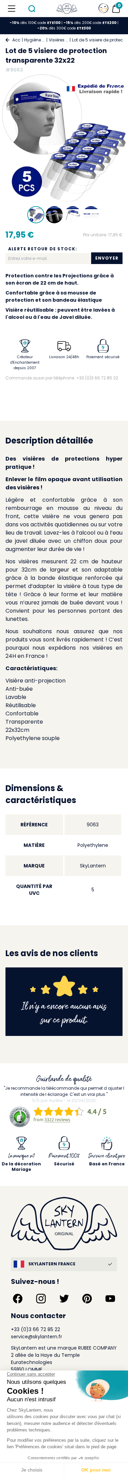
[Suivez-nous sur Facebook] (18, 1298)
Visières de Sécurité (58, 40)
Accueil (16, 40)
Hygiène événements (34, 40)
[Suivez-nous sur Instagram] (41, 1298)
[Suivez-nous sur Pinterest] (87, 1298)
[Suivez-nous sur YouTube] (110, 1298)
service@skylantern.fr (36, 1336)
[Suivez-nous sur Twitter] (64, 1298)
